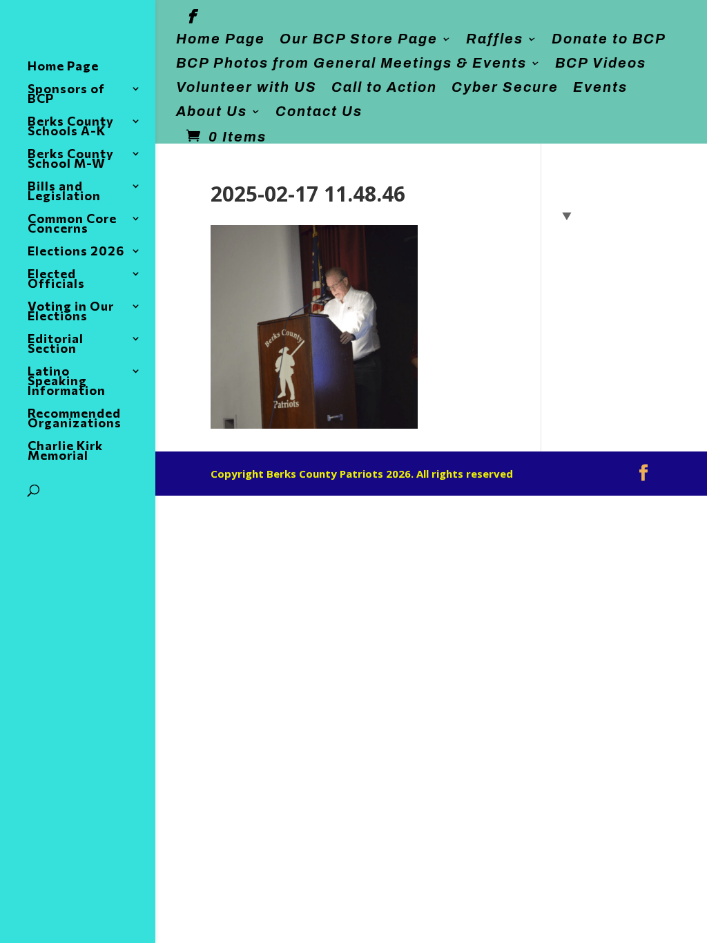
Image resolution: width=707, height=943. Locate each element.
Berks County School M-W (71, 159)
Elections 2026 (76, 252)
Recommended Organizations (75, 419)
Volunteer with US (246, 87)
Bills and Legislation (64, 192)
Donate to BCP (609, 39)
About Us (211, 111)
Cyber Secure (505, 87)
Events (600, 87)
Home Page (220, 39)
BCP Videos (600, 63)
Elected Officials (56, 280)
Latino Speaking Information (67, 382)
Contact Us (318, 111)
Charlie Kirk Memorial (65, 451)
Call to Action (384, 87)
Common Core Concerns (72, 224)
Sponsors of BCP (66, 95)
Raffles (494, 39)
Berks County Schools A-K (71, 127)
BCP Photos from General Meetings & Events (351, 63)
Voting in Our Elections (71, 312)
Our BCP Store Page (359, 39)
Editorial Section (56, 344)
